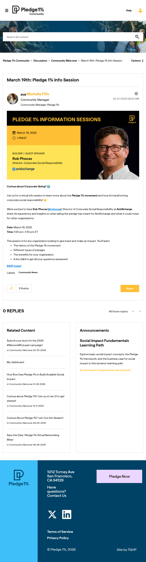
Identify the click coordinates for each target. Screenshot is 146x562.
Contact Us (56, 495)
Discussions (40, 60)
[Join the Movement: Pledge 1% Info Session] (133, 311)
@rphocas (54, 209)
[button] (11, 288)
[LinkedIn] (66, 515)
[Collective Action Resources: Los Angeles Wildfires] (139, 311)
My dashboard (15, 362)
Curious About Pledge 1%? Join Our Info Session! (35, 417)
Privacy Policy (58, 538)
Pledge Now (119, 476)
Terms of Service (60, 532)
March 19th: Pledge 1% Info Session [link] (101, 60)
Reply (129, 288)
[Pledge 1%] (19, 479)
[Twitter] (52, 515)
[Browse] (8, 10)
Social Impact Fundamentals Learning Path (105, 370)
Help (129, 10)
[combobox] (73, 36)
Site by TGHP (126, 550)
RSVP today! (14, 265)
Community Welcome (64, 60)
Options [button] (136, 60)
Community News (28, 272)
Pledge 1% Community (28, 10)
